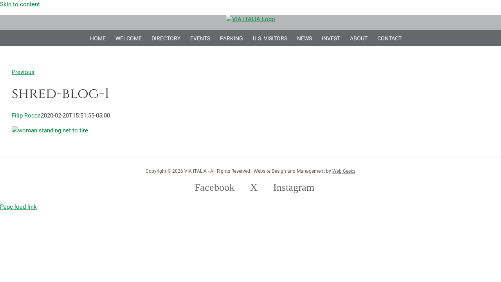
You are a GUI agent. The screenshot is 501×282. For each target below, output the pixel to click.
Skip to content (20, 4)
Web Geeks (343, 171)
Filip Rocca (26, 115)
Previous (23, 72)
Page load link (18, 206)
